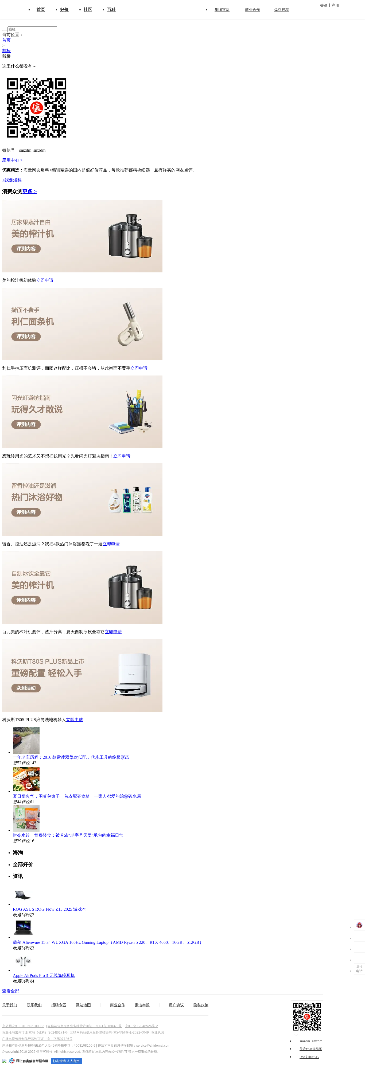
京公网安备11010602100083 (23, 1026)
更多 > (29, 191)
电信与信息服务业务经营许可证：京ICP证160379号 (85, 1026)
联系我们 (34, 1005)
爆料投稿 (281, 9)
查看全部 (10, 991)
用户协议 (176, 1005)
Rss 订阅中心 (309, 1057)
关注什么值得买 (311, 1049)
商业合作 (252, 9)
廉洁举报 (142, 1005)
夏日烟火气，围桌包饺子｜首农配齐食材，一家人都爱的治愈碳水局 (77, 796)
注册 (335, 5)
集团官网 (222, 9)
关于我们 (9, 1005)
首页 (41, 9)
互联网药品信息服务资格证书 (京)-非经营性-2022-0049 (109, 1032)
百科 (111, 9)
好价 (64, 9)
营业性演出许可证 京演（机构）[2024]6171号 (35, 1032)
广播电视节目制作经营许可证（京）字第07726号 (37, 1039)
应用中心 (12, 160)
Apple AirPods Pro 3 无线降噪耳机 (44, 975)
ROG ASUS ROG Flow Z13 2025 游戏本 (49, 909)
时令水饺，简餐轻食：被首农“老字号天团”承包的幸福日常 (68, 835)
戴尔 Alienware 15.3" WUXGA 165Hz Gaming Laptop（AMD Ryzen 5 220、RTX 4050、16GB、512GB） (108, 942)
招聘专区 (58, 1005)
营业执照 (157, 1032)
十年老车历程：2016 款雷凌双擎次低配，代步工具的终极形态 (71, 757)
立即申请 (44, 280)
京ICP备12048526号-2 (141, 1026)
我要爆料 (12, 180)
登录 (324, 5)
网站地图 (83, 1005)
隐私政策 (200, 1005)
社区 (88, 9)
